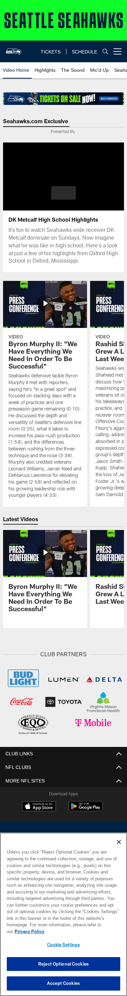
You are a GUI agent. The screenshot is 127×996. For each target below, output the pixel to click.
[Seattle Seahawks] (64, 836)
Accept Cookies (63, 983)
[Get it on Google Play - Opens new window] (85, 808)
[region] (63, 917)
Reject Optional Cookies (63, 964)
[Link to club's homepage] (13, 48)
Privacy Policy (82, 931)
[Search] (105, 51)
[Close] (118, 848)
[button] (63, 193)
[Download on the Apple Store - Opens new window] (39, 806)
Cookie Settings (63, 944)
